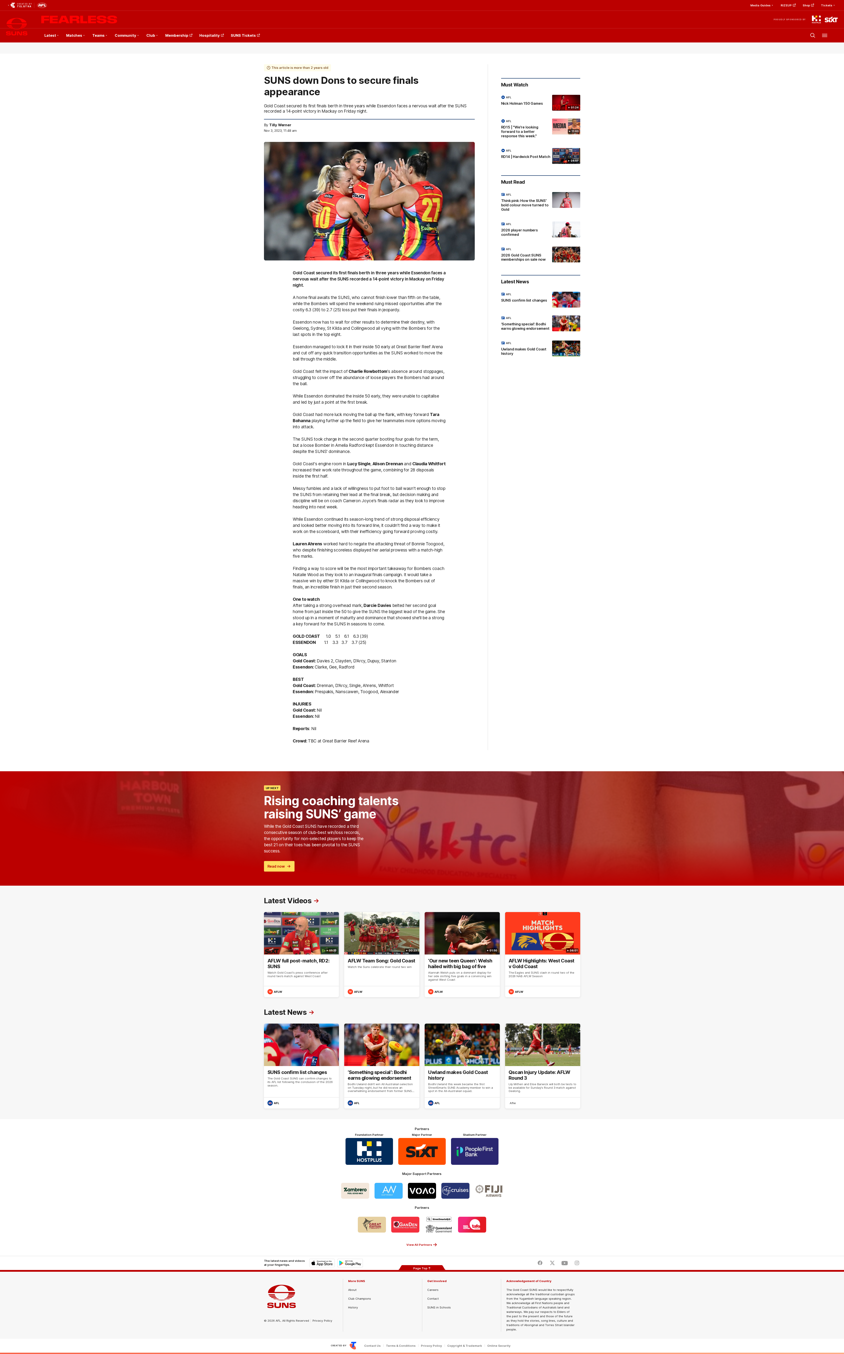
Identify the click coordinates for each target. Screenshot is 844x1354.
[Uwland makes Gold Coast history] (540, 349)
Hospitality (209, 35)
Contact (433, 1298)
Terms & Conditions (401, 1345)
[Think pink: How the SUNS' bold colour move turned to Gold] (540, 202)
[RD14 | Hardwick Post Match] (540, 156)
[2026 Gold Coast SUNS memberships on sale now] (540, 255)
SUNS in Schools (439, 1307)
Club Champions (359, 1298)
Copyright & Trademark (464, 1345)
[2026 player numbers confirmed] (540, 230)
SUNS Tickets (243, 35)
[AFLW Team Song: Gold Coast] (381, 954)
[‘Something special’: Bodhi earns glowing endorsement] (540, 324)
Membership (176, 35)
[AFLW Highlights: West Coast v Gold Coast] (542, 954)
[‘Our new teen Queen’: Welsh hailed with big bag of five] (462, 954)
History (353, 1307)
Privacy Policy (322, 1320)
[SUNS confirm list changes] (540, 299)
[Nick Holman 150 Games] (540, 102)
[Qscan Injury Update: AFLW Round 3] (542, 1066)
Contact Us (372, 1345)
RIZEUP (786, 5)
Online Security (499, 1345)
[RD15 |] (540, 129)
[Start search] (813, 35)
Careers (432, 1290)
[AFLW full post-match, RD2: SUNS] (301, 954)
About (352, 1290)
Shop (806, 5)
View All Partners (419, 1244)
